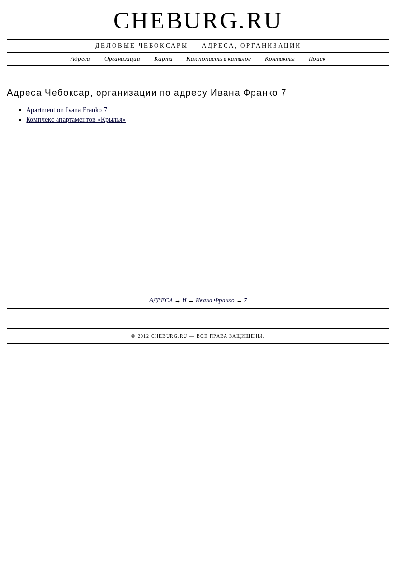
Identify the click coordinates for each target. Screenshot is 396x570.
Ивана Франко (215, 300)
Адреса (80, 58)
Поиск (317, 58)
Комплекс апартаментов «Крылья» (76, 119)
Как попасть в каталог (218, 58)
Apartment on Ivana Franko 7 (66, 110)
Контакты (280, 58)
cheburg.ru (198, 20)
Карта (163, 58)
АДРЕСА (161, 300)
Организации (122, 58)
